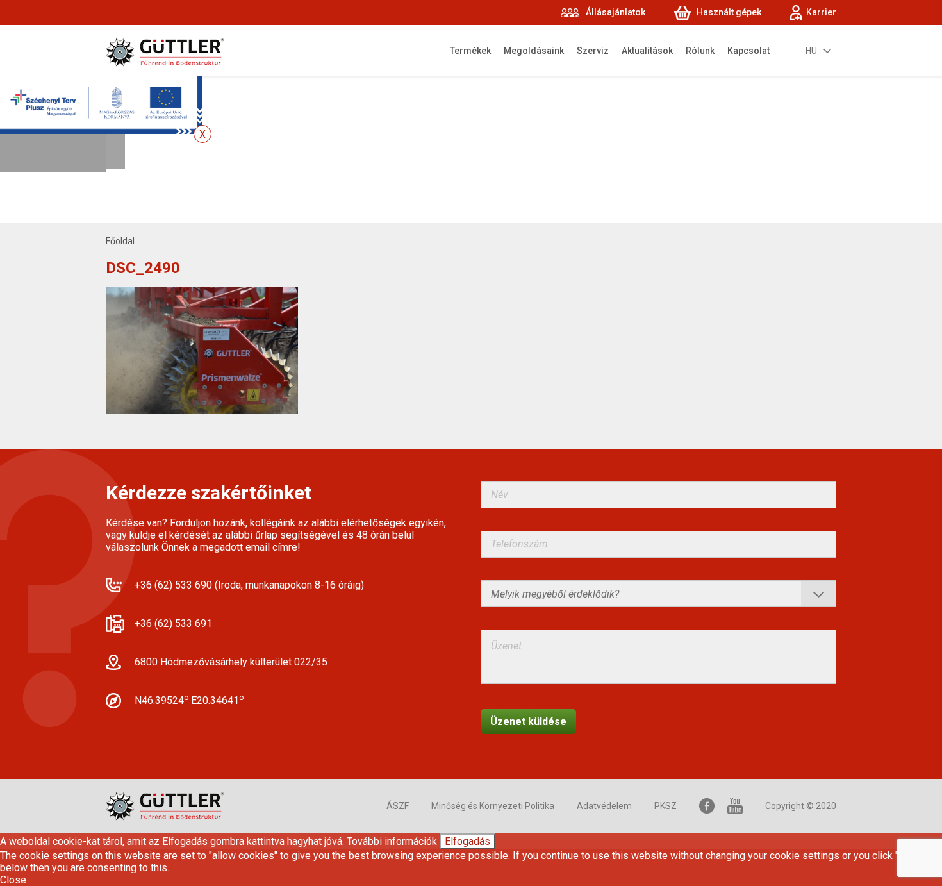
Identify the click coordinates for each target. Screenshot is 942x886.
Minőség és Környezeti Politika (492, 806)
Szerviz (593, 51)
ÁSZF (397, 806)
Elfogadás (467, 841)
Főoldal (120, 241)
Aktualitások (647, 51)
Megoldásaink (534, 51)
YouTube (735, 806)
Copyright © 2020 (800, 806)
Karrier (821, 12)
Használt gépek (729, 12)
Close (13, 880)
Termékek (470, 51)
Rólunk (700, 51)
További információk (392, 841)
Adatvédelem (604, 806)
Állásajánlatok (615, 12)
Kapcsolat (748, 51)
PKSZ (665, 806)
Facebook (707, 806)
